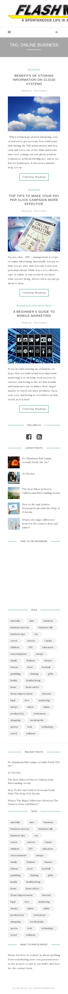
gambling (15, 673)
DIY (31, 647)
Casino (48, 640)
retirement (39, 713)
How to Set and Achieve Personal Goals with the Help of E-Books (41, 508)
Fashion (31, 660)
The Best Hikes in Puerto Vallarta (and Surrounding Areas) (41, 490)
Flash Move (36, 306)
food (29, 667)
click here (54, 963)
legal (12, 700)
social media (36, 720)
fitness (14, 667)
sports (14, 726)
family (13, 660)
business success (19, 627)
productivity (17, 713)
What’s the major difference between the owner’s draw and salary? (40, 523)
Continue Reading (34, 176)
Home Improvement (21, 693)
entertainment (18, 653)
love (27, 700)
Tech (48, 306)
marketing (44, 700)
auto (31, 620)
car (36, 634)
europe (39, 653)
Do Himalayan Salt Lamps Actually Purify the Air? (36, 460)
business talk (46, 627)
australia (15, 620)
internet (46, 693)
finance (48, 660)
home (13, 687)
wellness (30, 733)
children (14, 647)
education (47, 647)
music (30, 707)
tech (29, 726)
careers (31, 640)
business (48, 620)
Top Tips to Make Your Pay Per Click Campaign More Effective (34, 200)
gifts (50, 673)
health (13, 680)
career (13, 640)
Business (34, 70)
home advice (32, 687)
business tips (17, 634)
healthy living (33, 680)
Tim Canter (40, 90)
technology (47, 726)
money (14, 707)
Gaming (34, 673)
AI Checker (28, 473)
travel (13, 733)
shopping (15, 720)
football (46, 667)
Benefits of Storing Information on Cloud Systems (34, 80)
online (46, 707)
